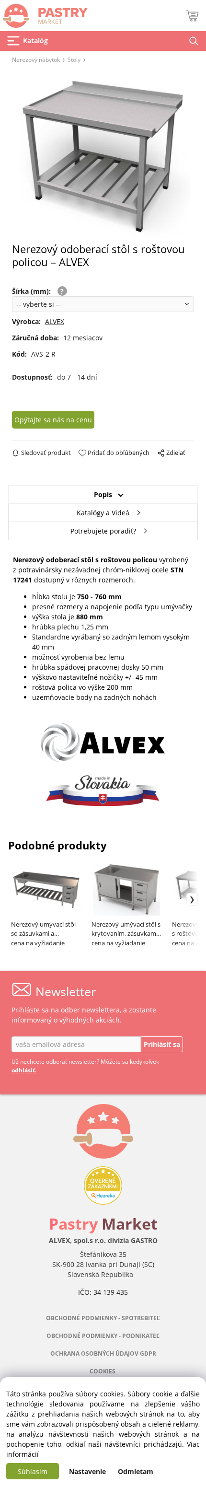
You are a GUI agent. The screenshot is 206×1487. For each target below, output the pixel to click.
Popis (103, 494)
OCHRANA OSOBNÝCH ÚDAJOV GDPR (103, 1353)
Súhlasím (32, 1471)
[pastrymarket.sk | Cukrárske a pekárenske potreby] (44, 13)
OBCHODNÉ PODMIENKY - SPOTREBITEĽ (103, 1318)
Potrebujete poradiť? (103, 530)
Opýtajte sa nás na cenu (53, 419)
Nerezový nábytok (36, 59)
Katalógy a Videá (103, 512)
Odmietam (135, 1471)
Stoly (74, 59)
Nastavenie (87, 1471)
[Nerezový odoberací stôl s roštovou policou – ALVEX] (103, 156)
